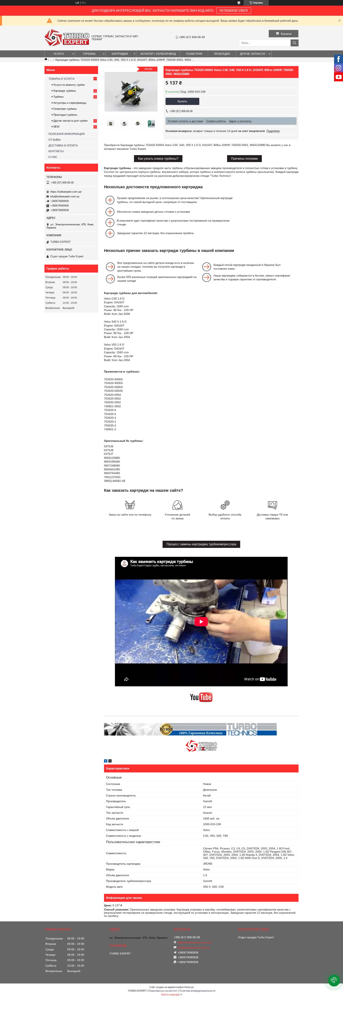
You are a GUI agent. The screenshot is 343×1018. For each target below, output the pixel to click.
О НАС (52, 156)
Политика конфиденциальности (197, 990)
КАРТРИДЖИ (120, 53)
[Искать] (295, 42)
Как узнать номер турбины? (158, 158)
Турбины (58, 96)
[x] (110, 761)
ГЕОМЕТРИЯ (194, 53)
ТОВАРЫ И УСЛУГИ (61, 78)
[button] (334, 980)
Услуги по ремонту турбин (69, 84)
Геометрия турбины (65, 108)
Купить (182, 101)
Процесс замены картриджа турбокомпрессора (201, 544)
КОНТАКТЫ (56, 151)
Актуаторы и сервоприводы (69, 102)
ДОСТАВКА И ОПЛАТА (63, 145)
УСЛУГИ (59, 53)
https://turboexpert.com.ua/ (66, 191)
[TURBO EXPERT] (67, 45)
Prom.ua (189, 987)
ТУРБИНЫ (89, 53)
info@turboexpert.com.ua (64, 196)
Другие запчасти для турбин (70, 120)
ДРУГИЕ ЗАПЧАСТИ (252, 53)
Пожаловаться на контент (162, 990)
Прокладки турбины (65, 114)
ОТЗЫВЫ (54, 139)
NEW (56, 126)
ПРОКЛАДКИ (222, 53)
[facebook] (105, 761)
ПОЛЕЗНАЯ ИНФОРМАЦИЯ (66, 133)
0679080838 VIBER (234, 10)
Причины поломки (244, 158)
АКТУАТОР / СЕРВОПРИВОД (158, 53)
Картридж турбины (64, 90)
